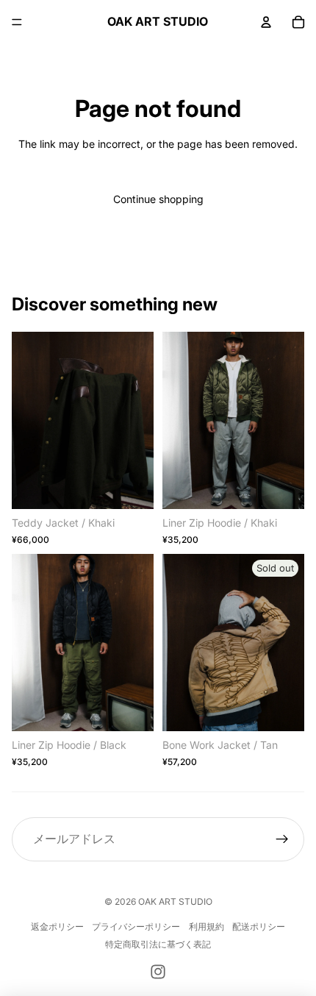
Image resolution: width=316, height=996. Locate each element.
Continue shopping (158, 199)
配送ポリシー (258, 926)
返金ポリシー (57, 926)
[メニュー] (17, 22)
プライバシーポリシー (136, 926)
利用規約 (206, 926)
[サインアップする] (282, 839)
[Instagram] (158, 972)
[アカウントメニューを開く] (266, 22)
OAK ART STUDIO (175, 901)
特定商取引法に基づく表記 (158, 944)
